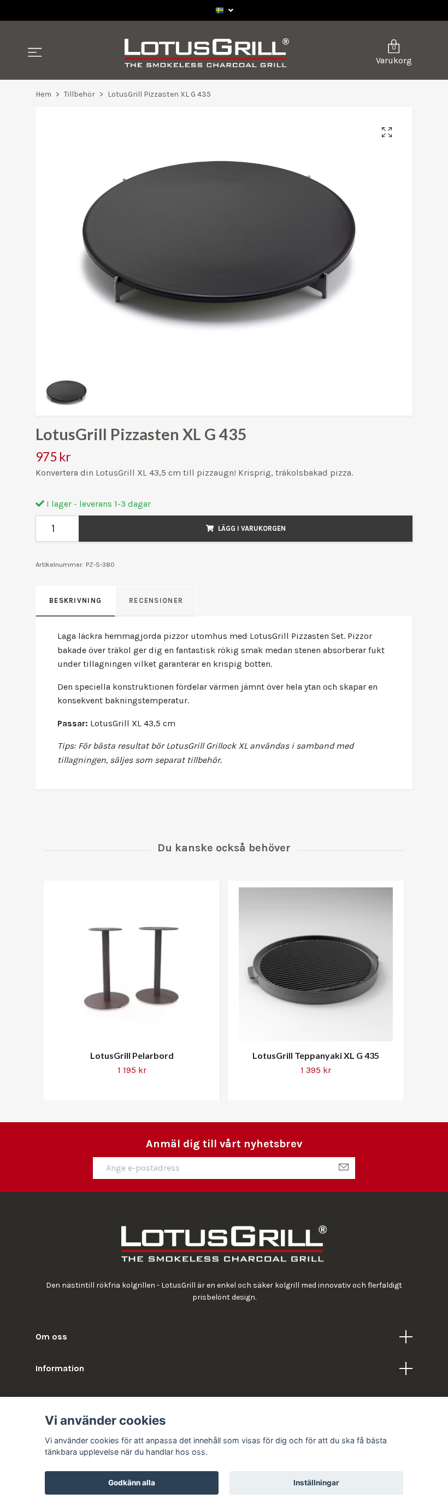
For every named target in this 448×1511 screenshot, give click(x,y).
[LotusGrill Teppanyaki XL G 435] (316, 964)
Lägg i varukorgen (252, 528)
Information (60, 1368)
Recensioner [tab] (156, 600)
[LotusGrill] (207, 53)
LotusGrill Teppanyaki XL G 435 (315, 1055)
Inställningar (316, 1482)
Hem (43, 94)
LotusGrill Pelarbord (132, 1055)
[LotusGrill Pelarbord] (132, 964)
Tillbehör (79, 94)
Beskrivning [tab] (75, 600)
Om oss (51, 1336)
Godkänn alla (131, 1482)
